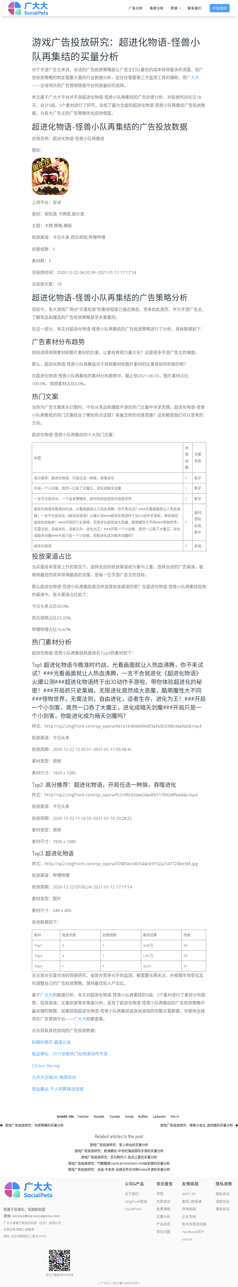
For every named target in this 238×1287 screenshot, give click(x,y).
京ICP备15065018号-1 (126, 1283)
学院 (159, 1193)
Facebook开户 (193, 1231)
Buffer (143, 1116)
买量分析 (163, 1216)
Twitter (83, 1116)
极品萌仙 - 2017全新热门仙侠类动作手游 (70, 1054)
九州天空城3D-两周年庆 (54, 1077)
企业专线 (189, 1216)
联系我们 (195, 8)
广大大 (193, 77)
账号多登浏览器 (194, 1224)
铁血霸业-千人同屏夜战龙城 (57, 1089)
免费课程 (163, 1208)
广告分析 (136, 8)
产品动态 (163, 1224)
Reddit (99, 1116)
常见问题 (163, 1231)
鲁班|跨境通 (192, 1201)
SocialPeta (133, 1208)
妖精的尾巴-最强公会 (51, 1042)
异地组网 (189, 1208)
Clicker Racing (46, 1065)
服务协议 (223, 1208)
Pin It (175, 1116)
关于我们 (132, 1193)
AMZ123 (188, 1193)
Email (129, 1116)
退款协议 (223, 1201)
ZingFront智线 (136, 1201)
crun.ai (187, 1239)
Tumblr (114, 1116)
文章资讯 (163, 1201)
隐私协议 (223, 1193)
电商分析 (157, 8)
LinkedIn (159, 1116)
